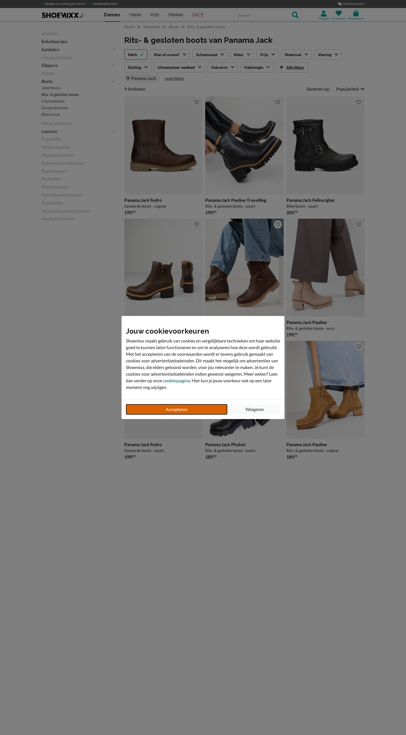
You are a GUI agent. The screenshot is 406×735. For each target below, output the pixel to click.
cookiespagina (176, 380)
